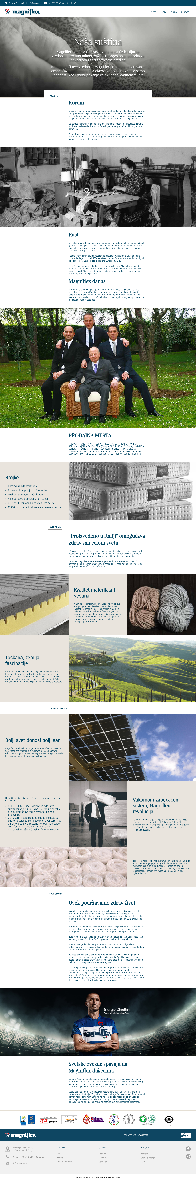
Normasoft (117, 1177)
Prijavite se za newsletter (136, 1135)
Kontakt (185, 12)
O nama (174, 12)
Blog (143, 1161)
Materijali (103, 1157)
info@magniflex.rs (21, 1163)
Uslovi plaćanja (148, 1157)
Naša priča (104, 1153)
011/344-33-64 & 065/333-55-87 (28, 1157)
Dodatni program (64, 1161)
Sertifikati (103, 1161)
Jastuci (164, 12)
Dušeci (154, 12)
